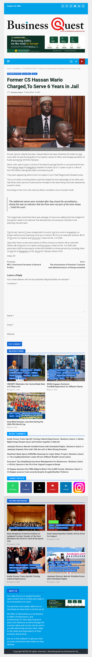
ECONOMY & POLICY (14, 74)
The (9, 179)
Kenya (15, 167)
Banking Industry (26, 370)
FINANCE (34, 373)
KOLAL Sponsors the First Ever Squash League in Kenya (35, 464)
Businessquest (54, 651)
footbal (17, 413)
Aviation (65, 562)
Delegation (31, 167)
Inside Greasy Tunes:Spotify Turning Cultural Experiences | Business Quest (41, 439)
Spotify (79, 525)
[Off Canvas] (8, 61)
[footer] (46, 44)
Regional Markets (70, 570)
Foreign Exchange (16, 375)
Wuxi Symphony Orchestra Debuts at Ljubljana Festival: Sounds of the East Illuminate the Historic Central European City (26, 518)
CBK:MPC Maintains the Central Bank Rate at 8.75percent (26, 368)
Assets (72, 370)
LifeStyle (33, 568)
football (52, 375)
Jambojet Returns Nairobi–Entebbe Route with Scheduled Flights (66, 560)
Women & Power (62, 528)
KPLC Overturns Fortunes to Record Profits (24, 264)
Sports (34, 74)
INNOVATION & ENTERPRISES (66, 375)
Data (11, 413)
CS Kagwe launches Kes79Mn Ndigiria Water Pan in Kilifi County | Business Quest (43, 469)
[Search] (76, 61)
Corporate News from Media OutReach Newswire (26, 528)
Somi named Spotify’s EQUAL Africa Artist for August (66, 518)
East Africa (61, 565)
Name (10, 315)
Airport (58, 562)
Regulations (14, 378)
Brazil (37, 251)
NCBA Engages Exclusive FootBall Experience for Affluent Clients (66, 368)
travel (32, 182)
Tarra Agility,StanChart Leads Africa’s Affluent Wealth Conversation (40, 457)
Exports (27, 373)
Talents (52, 528)
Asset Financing (62, 370)
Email (10, 324)
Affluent (52, 370)
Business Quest (17, 92)
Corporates (75, 373)
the (80, 154)
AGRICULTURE (14, 370)
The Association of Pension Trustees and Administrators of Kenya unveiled (66, 264)
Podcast (12, 570)
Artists (51, 525)
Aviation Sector (75, 562)
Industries (27, 375)
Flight (69, 565)
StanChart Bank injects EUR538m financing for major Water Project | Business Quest (45, 454)
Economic (36, 238)
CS (25, 232)
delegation (24, 251)
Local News (26, 74)
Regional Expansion (56, 570)
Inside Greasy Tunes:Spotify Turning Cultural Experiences (26, 560)
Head (21, 167)
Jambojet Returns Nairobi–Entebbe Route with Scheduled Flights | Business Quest (44, 446)
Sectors (22, 378)
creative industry (22, 565)
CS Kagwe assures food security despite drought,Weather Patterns (38, 472)
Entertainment (35, 565)
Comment (12, 283)
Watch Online (82, 61)
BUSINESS (37, 370)
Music (40, 568)
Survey (18, 416)
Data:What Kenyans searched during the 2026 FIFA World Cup (26, 406)
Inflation (35, 375)
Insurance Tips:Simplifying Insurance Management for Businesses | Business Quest (45, 461)
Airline (51, 562)
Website (10, 334)
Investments (53, 378)
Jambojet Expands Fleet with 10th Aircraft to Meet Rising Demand (36, 449)
